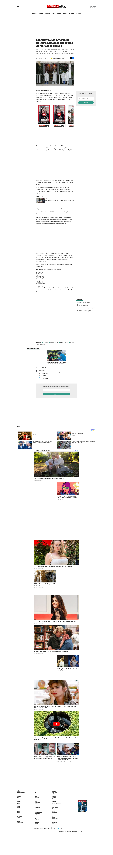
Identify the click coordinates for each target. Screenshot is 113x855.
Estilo (36, 795)
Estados (38, 37)
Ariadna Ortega (42, 370)
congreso (47, 13)
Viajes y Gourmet (20, 816)
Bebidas (53, 811)
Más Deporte (54, 804)
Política (19, 798)
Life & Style (37, 794)
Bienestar (54, 815)
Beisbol (53, 800)
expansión (78, 13)
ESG (18, 793)
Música (36, 800)
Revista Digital (54, 806)
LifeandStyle (19, 795)
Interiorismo (37, 810)
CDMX (53, 13)
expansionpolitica (54, 823)
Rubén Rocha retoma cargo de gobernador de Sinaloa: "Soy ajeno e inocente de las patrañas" (85, 304)
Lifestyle (53, 805)
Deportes (36, 797)
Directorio (55, 828)
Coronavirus (45, 342)
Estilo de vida (37, 791)
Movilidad (36, 817)
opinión (65, 13)
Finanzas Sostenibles (55, 784)
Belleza (18, 815)
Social (36, 815)
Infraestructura (37, 807)
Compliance (37, 828)
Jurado (53, 817)
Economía (19, 788)
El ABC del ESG (54, 786)
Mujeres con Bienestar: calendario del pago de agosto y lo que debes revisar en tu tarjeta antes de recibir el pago (85, 310)
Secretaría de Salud (64, 342)
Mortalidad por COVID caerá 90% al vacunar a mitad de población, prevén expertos (56, 363)
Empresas (18, 785)
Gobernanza (37, 816)
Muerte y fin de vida (54, 342)
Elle (35, 786)
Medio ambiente (37, 814)
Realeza (18, 811)
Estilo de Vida (54, 816)
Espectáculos (19, 810)
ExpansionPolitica (57, 823)
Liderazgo (54, 793)
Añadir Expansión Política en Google (58, 58)
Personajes (54, 814)
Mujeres (18, 794)
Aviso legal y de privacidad (44, 828)
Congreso (18, 801)
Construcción (37, 805)
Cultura (36, 784)
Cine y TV (36, 799)
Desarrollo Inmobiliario (38, 806)
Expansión (19, 784)
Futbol (53, 799)
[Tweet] (71, 58)
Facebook (95, 7)
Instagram (93, 7)
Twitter (91, 7)
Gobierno (18, 799)
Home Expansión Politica (21, 786)
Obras (18, 791)
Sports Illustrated (56, 798)
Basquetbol (54, 802)
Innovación (54, 785)
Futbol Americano (55, 801)
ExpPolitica (52, 823)
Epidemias (72, 342)
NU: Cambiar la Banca (82, 807)
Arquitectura (37, 809)
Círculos (18, 813)
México (47, 198)
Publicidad (32, 828)
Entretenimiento (37, 796)
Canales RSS (51, 828)
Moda (18, 814)
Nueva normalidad (40, 344)
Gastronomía (54, 810)
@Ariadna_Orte (47, 90)
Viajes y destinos (55, 812)
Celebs (36, 790)
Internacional (19, 789)
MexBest (54, 809)
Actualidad (54, 791)
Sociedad (71, 13)
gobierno (34, 13)
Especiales (54, 795)
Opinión (18, 805)
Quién (18, 809)
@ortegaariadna (44, 378)
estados (59, 13)
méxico (41, 13)
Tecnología (19, 790)
